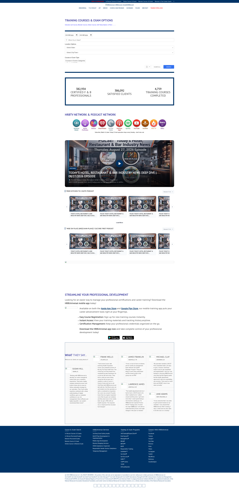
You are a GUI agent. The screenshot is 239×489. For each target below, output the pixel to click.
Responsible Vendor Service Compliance (104, 448)
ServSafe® (124, 454)
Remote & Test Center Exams (163, 1)
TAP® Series (124, 462)
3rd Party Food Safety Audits (101, 433)
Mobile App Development (100, 441)
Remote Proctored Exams (72, 439)
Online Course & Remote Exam (74, 444)
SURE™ (123, 459)
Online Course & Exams (130, 1)
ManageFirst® (125, 439)
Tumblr (150, 454)
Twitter (150, 436)
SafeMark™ (124, 451)
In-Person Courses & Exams (113, 1)
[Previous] (67, 207)
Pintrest (150, 444)
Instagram (151, 451)
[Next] (172, 207)
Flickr (150, 446)
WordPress (151, 456)
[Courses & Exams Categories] (75, 61)
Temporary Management (100, 451)
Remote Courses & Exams (145, 1)
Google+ (150, 439)
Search (168, 67)
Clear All (157, 67)
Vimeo (150, 449)
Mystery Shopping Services (101, 443)
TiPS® (122, 464)
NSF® (122, 446)
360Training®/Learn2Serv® (129, 433)
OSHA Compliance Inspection (101, 446)
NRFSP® (123, 444)
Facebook (151, 433)
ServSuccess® (125, 456)
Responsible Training (127, 449)
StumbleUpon (152, 462)
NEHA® (123, 441)
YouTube (151, 441)
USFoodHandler (125, 467)
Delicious (151, 459)
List (148, 67)
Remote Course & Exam (72, 441)
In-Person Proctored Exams (73, 436)
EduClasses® (124, 436)
